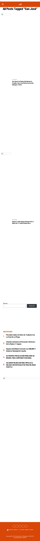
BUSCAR (32, 306)
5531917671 (31, 536)
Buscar (5, 303)
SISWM (24, 537)
